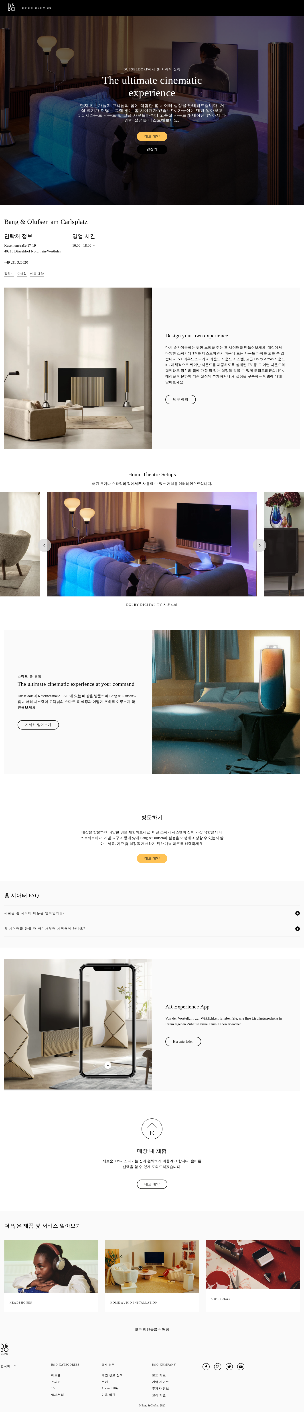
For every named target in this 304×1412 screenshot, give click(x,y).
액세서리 (73, 1394)
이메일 (22, 273)
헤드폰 (72, 1375)
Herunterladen (187, 1042)
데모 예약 (155, 137)
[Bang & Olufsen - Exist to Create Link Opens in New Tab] (11, 10)
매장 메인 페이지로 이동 (37, 8)
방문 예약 (184, 400)
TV (69, 1388)
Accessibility (126, 1388)
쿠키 (120, 1382)
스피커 (72, 1382)
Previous (44, 545)
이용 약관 (124, 1394)
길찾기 (157, 150)
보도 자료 (175, 1375)
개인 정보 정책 (126, 1375)
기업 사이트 (176, 1382)
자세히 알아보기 (42, 726)
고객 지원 (175, 1395)
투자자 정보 (176, 1388)
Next (259, 545)
